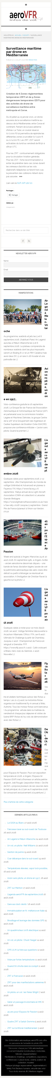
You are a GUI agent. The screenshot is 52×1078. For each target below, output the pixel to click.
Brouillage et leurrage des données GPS (25, 920)
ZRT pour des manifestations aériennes (25, 982)
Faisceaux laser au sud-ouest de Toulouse (26, 829)
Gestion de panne (15, 852)
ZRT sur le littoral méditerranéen (22, 1028)
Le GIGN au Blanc (15, 823)
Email (6, 270)
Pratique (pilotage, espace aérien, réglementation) (25, 1066)
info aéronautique (36, 1048)
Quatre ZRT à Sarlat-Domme (21, 1021)
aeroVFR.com (36, 1040)
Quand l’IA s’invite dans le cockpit (22, 966)
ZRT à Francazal (15, 976)
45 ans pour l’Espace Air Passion (22, 1012)
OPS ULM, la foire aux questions (22, 950)
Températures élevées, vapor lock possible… (27, 868)
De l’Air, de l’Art (46, 737)
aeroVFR (26, 15)
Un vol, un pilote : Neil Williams (21, 845)
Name (6, 261)
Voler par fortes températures (21, 959)
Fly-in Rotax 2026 (46, 672)
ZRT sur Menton (14, 888)
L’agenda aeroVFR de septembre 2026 (25, 894)
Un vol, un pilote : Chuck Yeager (21, 940)
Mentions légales (36, 1071)
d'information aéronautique (19, 1040)
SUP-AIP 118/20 (24, 183)
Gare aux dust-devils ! (17, 904)
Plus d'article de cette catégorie (18, 802)
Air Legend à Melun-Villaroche (21, 839)
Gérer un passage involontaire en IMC (24, 1002)
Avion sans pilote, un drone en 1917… (23, 878)
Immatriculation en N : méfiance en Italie (25, 910)
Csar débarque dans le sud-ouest (22, 858)
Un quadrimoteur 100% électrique (22, 930)
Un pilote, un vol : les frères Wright (23, 992)
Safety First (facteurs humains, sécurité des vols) (26, 1068)
